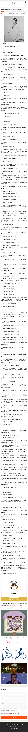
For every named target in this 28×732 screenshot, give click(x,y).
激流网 (23, 13)
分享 (19, 642)
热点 (3, 13)
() (10, 642)
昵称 (3, 693)
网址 (2, 700)
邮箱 (3, 696)
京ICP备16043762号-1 (19, 724)
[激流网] (14, 2)
